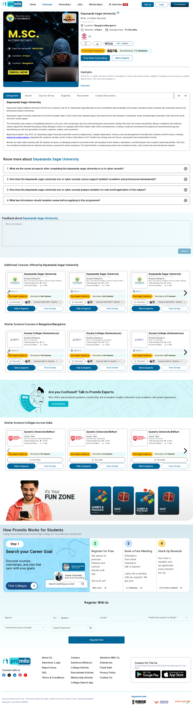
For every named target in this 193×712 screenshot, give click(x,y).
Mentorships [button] (96, 4)
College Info (12, 95)
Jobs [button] (80, 4)
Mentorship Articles (82, 677)
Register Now (96, 640)
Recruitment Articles (82, 672)
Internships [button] (65, 4)
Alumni (28, 95)
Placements (83, 95)
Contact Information (105, 95)
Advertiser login (51, 662)
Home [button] (33, 4)
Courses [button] (47, 4)
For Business (179, 4)
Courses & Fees (46, 95)
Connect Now (58, 404)
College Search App (82, 682)
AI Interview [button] (115, 4)
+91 (55, 618)
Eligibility (65, 95)
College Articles (80, 667)
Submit (184, 251)
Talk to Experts (21, 308)
